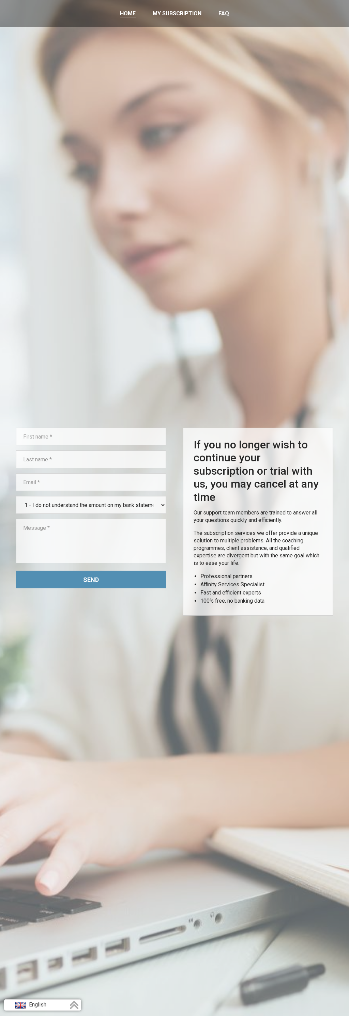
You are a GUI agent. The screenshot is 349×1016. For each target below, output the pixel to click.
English (37, 1004)
